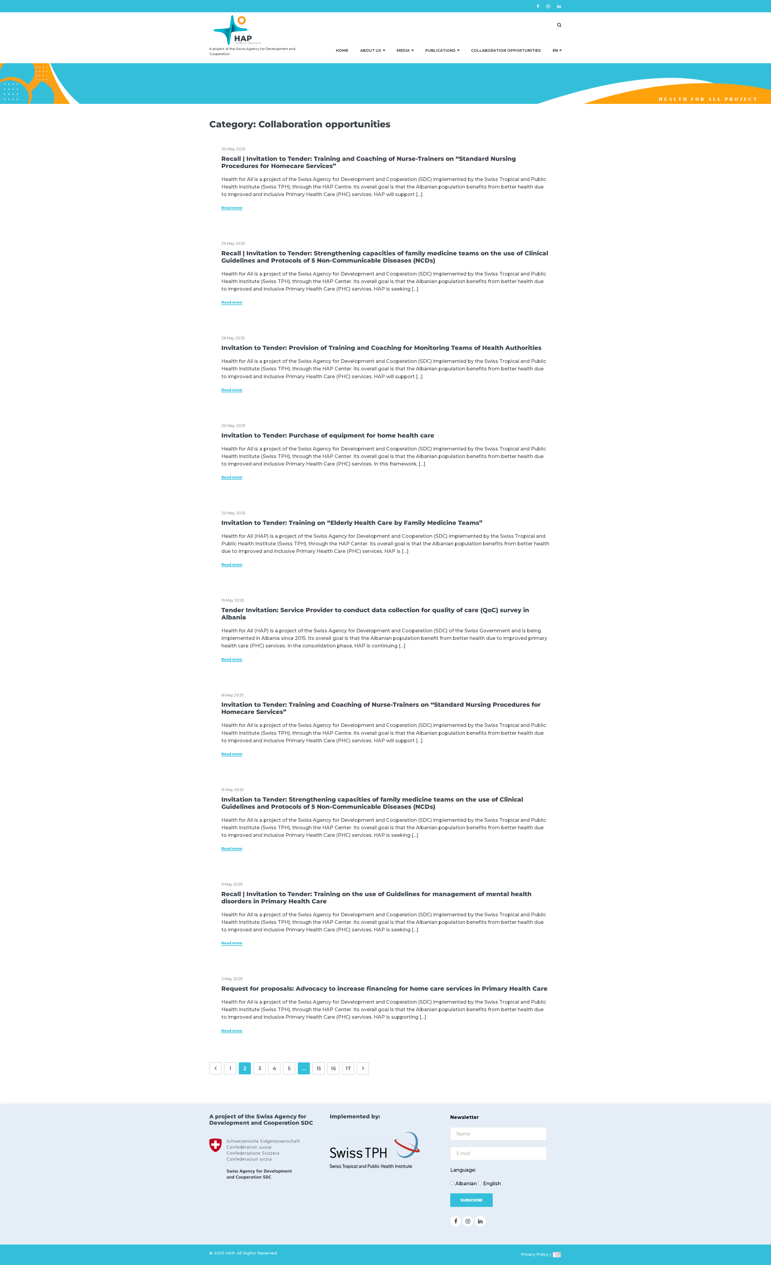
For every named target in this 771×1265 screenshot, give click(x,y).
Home (342, 50)
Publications (440, 50)
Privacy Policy (534, 1254)
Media (403, 50)
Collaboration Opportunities (506, 50)
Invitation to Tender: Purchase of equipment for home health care (327, 435)
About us (370, 50)
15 (318, 1068)
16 (333, 1068)
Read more (231, 208)
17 (348, 1068)
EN (555, 50)
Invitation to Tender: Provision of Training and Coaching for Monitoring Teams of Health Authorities (381, 347)
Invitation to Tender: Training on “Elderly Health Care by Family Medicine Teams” (351, 522)
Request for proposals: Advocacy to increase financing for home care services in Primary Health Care (384, 988)
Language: (463, 1170)
